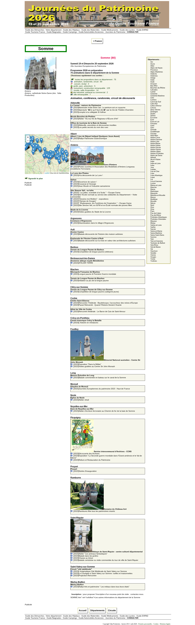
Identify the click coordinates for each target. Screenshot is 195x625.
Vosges (153, 257)
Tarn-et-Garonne (156, 241)
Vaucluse (153, 251)
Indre (152, 161)
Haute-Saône (155, 145)
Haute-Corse (155, 138)
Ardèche (153, 74)
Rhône (152, 223)
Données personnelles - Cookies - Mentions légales (154, 624)
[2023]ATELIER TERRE (87, 262)
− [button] (28, 140)
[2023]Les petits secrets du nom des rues (90, 127)
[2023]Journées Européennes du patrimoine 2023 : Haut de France (100, 387)
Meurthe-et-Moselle (157, 195)
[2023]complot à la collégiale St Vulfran (89, 112)
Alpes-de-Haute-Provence (156, 69)
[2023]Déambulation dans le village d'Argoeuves (92, 222)
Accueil (83, 610)
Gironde (153, 130)
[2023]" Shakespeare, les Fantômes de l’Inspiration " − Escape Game (102, 203)
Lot (151, 179)
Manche (153, 187)
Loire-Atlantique (156, 175)
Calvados (154, 90)
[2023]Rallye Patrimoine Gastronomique (95, 137)
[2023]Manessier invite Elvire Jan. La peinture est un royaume (98, 106)
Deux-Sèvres (155, 110)
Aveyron (153, 84)
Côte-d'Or (154, 104)
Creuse (153, 108)
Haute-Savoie (155, 147)
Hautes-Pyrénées (157, 153)
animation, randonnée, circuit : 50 (87, 82)
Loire (152, 173)
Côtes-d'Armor (155, 106)
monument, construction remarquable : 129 (91, 88)
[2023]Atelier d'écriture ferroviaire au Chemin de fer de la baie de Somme (103, 410)
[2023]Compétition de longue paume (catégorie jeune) (95, 290)
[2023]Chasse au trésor (83, 558)
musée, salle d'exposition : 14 (85, 90)
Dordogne (154, 112)
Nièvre (152, 203)
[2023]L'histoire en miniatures (86, 321)
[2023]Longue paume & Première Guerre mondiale (93, 273)
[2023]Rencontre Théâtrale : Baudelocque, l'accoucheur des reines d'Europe (104, 302)
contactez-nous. (137, 594)
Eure (152, 120)
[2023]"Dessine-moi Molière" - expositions (90, 199)
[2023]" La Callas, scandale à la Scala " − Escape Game (95, 191)
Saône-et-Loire (156, 225)
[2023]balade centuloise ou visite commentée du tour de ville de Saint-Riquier (105, 560)
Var (151, 249)
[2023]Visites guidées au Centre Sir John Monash (94, 366)
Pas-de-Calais (155, 213)
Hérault (153, 157)
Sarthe (152, 227)
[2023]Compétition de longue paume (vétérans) (92, 251)
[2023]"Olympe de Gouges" (84, 201)
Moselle (153, 201)
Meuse (153, 197)
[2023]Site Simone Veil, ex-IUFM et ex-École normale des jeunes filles (102, 205)
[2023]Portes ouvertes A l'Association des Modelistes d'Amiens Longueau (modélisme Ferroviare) (103, 166)
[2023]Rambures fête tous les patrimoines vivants (100, 510)
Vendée (153, 253)
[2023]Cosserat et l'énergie (84, 184)
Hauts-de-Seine (156, 155)
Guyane (153, 134)
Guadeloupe (155, 132)
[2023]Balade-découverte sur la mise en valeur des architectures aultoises (103, 239)
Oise (152, 207)
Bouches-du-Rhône (157, 88)
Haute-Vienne (155, 149)
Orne (152, 209)
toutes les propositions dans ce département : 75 (95, 79)
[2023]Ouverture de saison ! (84, 181)
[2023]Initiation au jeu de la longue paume (90, 279)
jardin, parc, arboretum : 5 (84, 86)
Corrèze (153, 100)
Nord (152, 205)
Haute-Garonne (156, 140)
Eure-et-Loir (154, 122)
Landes (153, 169)
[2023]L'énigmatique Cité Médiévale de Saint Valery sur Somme (99, 570)
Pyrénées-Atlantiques (158, 217)
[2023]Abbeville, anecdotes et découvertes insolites (93, 124)
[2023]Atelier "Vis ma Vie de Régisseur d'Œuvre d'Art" (94, 117)
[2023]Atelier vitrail (80, 399)
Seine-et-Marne (156, 231)
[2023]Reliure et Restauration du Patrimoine (91, 460)
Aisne (152, 64)
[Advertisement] (47, 114)
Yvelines (153, 261)
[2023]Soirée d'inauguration (84, 470)
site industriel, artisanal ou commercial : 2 (90, 92)
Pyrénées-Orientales (158, 219)
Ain (151, 62)
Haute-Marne (155, 144)
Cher (152, 98)
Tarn (152, 239)
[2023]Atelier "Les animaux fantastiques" (108, 553)
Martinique (154, 191)
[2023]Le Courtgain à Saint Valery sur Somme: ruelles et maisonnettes (102, 573)
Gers (152, 128)
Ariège (152, 78)
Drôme (152, 116)
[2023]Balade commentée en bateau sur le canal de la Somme (98, 376)
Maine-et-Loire (155, 185)
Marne (152, 189)
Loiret (152, 177)
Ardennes (154, 76)
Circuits (112, 610)
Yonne (152, 259)
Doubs (152, 114)
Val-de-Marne (155, 247)
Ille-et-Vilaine (155, 159)
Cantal (152, 92)
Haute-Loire (154, 142)
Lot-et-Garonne (156, 181)
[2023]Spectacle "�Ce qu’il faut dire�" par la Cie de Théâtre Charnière (103, 110)
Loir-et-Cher (154, 171)
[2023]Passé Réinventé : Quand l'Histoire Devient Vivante (97, 305)
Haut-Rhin (154, 136)
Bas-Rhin (153, 86)
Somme (153, 237)
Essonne (153, 118)
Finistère (153, 124)
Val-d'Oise (154, 245)
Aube (152, 80)
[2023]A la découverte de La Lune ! (87, 174)
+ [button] (28, 137)
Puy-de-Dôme (155, 215)
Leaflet (47, 173)
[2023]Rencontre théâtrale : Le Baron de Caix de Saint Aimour (98, 310)
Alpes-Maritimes (156, 72)
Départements (97, 610)
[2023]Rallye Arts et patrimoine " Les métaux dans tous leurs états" (100, 585)
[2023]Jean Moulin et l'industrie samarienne (91, 186)
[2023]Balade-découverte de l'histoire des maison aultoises (97, 233)
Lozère (153, 183)
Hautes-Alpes (155, 151)
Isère (152, 165)
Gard (152, 126)
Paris (152, 211)
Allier (152, 66)
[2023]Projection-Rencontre (84, 575)
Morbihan (153, 199)
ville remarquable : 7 (82, 94)
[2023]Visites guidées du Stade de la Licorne (91, 211)
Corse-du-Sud (155, 102)
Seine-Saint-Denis (157, 235)
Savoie (153, 229)
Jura (152, 167)
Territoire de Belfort (157, 243)
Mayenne (153, 193)
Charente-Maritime (157, 96)
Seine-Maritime (156, 233)
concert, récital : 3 (81, 84)
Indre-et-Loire (155, 163)
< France (97, 41)
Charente (153, 94)
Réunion (153, 221)
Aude (152, 82)
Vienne (153, 255)
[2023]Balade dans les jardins (85, 556)
